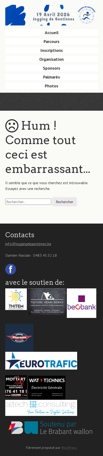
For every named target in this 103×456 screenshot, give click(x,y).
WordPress (69, 447)
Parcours (51, 41)
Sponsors (51, 68)
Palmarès (51, 77)
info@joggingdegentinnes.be (28, 243)
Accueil (51, 32)
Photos (51, 86)
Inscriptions (51, 50)
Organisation (51, 59)
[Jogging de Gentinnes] (51, 17)
